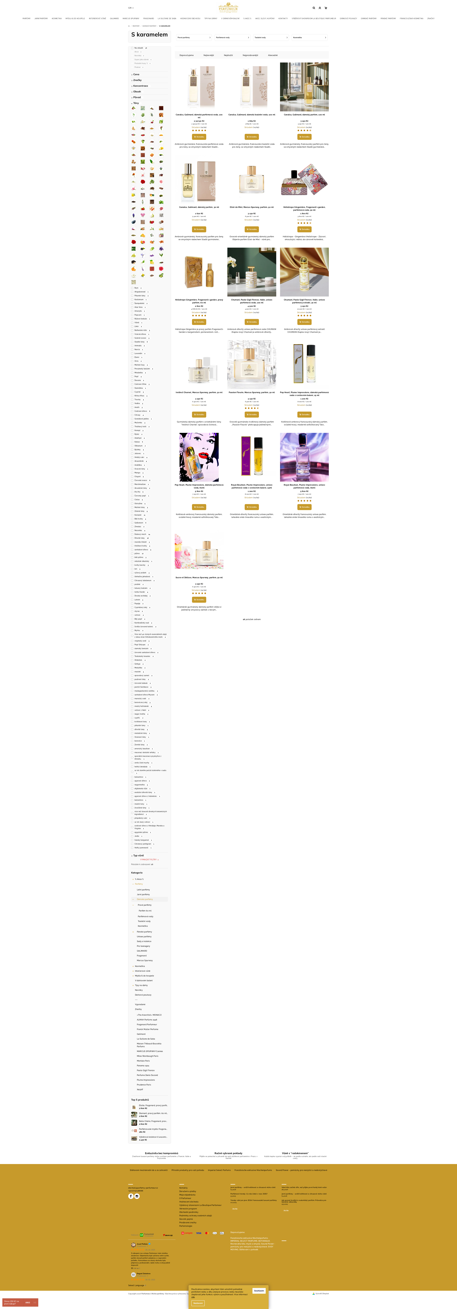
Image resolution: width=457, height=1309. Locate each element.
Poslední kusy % (143, 63)
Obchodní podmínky (188, 1212)
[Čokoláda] (142, 128)
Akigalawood (141, 292)
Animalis (140, 346)
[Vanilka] (142, 275)
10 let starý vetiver (144, 822)
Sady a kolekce (144, 941)
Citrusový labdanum (144, 580)
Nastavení (198, 1303)
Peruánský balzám (144, 369)
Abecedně (273, 55)
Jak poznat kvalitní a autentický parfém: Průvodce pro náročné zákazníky (304, 1201)
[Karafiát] (161, 181)
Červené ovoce (142, 480)
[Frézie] (133, 175)
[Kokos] (161, 222)
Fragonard (142, 956)
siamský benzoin (143, 648)
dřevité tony (141, 729)
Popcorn (140, 315)
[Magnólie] (152, 161)
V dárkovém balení (144, 980)
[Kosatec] (142, 255)
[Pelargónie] (133, 242)
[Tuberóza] (142, 201)
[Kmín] (161, 155)
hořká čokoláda (143, 767)
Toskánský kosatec (144, 656)
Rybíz (138, 434)
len (137, 569)
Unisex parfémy (144, 936)
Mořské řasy (141, 365)
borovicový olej (142, 702)
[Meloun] (152, 168)
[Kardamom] (133, 235)
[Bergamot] (161, 275)
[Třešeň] (152, 121)
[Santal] (152, 268)
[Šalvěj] (133, 208)
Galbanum (140, 523)
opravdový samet (143, 675)
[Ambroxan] (161, 114)
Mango (139, 473)
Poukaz (139, 67)
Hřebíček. (140, 660)
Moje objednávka (187, 1195)
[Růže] (161, 268)
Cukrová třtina (142, 384)
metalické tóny (142, 733)
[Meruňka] (133, 141)
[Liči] (142, 168)
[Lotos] (142, 175)
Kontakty (183, 1188)
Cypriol (139, 392)
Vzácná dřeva (142, 334)
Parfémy (139, 884)
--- (136, 1000)
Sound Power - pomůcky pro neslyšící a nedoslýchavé (301, 1170)
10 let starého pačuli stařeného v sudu (150, 771)
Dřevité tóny (142, 538)
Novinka (139, 56)
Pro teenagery (143, 946)
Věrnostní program (188, 1209)
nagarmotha (141, 785)
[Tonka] (133, 262)
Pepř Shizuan (142, 645)
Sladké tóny (141, 342)
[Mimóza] (133, 195)
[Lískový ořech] (133, 155)
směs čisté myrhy (143, 763)
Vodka (139, 403)
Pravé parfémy (145, 905)
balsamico (140, 777)
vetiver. (139, 615)
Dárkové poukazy (143, 995)
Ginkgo (139, 664)
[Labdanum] (133, 148)
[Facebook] (131, 1196)
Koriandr (140, 515)
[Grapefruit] (142, 242)
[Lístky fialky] (161, 168)
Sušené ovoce (142, 338)
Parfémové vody (145, 916)
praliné (139, 584)
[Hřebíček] (152, 188)
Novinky (139, 990)
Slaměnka (140, 388)
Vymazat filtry (148, 859)
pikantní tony (141, 725)
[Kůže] (142, 222)
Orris (138, 361)
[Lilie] (152, 135)
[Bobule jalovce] (152, 114)
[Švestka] (161, 235)
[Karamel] (152, 208)
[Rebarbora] (152, 128)
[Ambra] (152, 275)
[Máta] (152, 181)
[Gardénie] (152, 235)
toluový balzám (143, 588)
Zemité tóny (141, 745)
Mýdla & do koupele (144, 976)
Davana (139, 380)
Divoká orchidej (143, 596)
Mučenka (140, 423)
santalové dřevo (143, 550)
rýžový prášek (142, 573)
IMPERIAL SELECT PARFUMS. (244, 1241)
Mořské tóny (141, 507)
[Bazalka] (161, 201)
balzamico (140, 800)
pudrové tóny (142, 679)
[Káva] (152, 148)
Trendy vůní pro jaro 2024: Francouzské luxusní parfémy (253, 1200)
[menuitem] (26, 18)
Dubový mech (142, 534)
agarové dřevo (142, 781)
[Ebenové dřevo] (161, 108)
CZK (130, 8)
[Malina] (152, 222)
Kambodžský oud (143, 623)
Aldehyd (140, 438)
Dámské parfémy (145, 899)
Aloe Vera (140, 307)
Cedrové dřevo (142, 411)
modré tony (141, 804)
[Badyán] (142, 148)
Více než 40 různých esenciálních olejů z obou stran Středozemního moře (151, 635)
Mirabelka (140, 373)
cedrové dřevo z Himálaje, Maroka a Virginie (149, 827)
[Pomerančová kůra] (161, 135)
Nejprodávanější (250, 55)
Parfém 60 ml (145, 911)
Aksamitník (141, 461)
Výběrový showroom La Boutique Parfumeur (200, 1205)
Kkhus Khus (141, 396)
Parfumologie (185, 1226)
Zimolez (139, 527)
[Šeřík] (142, 188)
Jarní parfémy (143, 894)
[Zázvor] (161, 228)
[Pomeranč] (142, 235)
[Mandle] (142, 228)
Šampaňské (141, 303)
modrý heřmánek (143, 706)
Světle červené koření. (145, 627)
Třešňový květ (142, 426)
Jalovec (139, 453)
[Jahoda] (142, 208)
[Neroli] (152, 228)
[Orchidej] (133, 188)
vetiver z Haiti (142, 710)
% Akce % (139, 879)
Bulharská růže (142, 330)
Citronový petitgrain (144, 844)
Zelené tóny (141, 511)
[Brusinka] (142, 135)
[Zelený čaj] (161, 161)
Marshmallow (142, 484)
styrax (139, 611)
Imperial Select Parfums (219, 1170)
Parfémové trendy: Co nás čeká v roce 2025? (249, 1194)
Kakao (139, 442)
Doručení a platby (187, 1191)
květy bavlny (142, 565)
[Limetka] (161, 121)
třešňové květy (142, 546)
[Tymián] (161, 141)
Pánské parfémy (144, 932)
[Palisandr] (142, 155)
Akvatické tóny (142, 488)
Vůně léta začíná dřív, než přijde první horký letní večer (304, 1187)
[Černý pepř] (133, 201)
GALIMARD (142, 951)
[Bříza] (133, 121)
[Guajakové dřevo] (152, 175)
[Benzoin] (142, 195)
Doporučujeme (187, 55)
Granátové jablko (143, 419)
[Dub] (142, 141)
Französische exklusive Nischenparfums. (249, 1238)
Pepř (138, 376)
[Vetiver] (133, 248)
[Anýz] (133, 161)
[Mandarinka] (133, 268)
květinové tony (142, 722)
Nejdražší (228, 55)
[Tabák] (161, 188)
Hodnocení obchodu (189, 1202)
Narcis (139, 349)
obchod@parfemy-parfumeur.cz (143, 1188)
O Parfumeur (185, 1198)
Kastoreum (141, 299)
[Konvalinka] (161, 255)
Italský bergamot (143, 840)
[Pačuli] (142, 268)
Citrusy (139, 415)
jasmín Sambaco (143, 687)
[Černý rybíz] (142, 248)
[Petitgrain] (142, 161)
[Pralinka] (161, 175)
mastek (139, 672)
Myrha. (139, 630)
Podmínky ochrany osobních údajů (195, 1215)
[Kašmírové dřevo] (133, 168)
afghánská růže (142, 788)
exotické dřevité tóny (145, 792)
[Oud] (152, 201)
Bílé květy (140, 519)
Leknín (139, 600)
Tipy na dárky (141, 985)
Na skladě (141, 48)
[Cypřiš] (142, 114)
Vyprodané (140, 1004)
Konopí (139, 430)
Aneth (139, 407)
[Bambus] (142, 108)
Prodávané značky (188, 1222)
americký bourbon (144, 749)
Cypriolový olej (142, 607)
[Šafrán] (133, 228)
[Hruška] (152, 215)
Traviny (139, 399)
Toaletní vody (144, 921)
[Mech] (161, 195)
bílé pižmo (140, 557)
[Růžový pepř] (161, 208)
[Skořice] (161, 242)
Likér (138, 326)
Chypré (139, 476)
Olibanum (140, 446)
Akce (138, 52)
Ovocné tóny (141, 469)
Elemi (138, 357)
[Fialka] (152, 255)
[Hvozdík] (161, 128)
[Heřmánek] (142, 121)
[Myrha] (133, 128)
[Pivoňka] (142, 215)
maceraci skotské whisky (147, 752)
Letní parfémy (143, 890)
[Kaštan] (152, 108)
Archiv (235, 1209)
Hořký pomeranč (143, 848)
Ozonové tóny (142, 737)
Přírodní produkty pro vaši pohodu (188, 1170)
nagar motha (141, 714)
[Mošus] (133, 282)
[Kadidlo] (161, 215)
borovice (140, 741)
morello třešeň (142, 542)
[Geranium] (142, 181)
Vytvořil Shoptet (322, 1294)
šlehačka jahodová (144, 576)
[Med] (152, 155)
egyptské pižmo (143, 832)
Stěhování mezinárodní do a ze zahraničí (149, 1170)
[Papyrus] (133, 114)
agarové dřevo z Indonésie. (147, 796)
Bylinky (139, 450)
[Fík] (133, 135)
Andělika (140, 465)
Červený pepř (142, 496)
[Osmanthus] (133, 181)
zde (193, 1297)
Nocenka (140, 530)
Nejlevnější (209, 55)
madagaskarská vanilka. (146, 691)
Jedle (138, 836)
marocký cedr (142, 698)
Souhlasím (259, 1291)
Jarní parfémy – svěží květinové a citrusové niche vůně (253, 1187)
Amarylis (140, 311)
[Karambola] (161, 148)
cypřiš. (139, 718)
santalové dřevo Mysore (146, 695)
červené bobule (143, 683)
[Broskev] (152, 242)
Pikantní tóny (142, 296)
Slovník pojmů (186, 1219)
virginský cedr (142, 641)
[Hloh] (133, 108)
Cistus (139, 500)
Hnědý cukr (141, 457)
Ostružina (140, 503)
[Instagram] (137, 1196)
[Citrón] (152, 262)
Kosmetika (143, 926)
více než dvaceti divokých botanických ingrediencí (151, 813)
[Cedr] (161, 262)
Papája (139, 603)
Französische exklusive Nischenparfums (253, 1170)
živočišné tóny (142, 808)
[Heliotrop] (133, 222)
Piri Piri (139, 492)
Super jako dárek (143, 59)
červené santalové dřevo (146, 652)
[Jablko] (152, 248)
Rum (138, 288)
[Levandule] (161, 248)
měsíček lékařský (143, 561)
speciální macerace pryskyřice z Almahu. (148, 757)
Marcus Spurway (145, 960)
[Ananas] (152, 195)
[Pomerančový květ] (142, 262)
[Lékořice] (152, 141)
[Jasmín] (133, 275)
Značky (138, 1009)
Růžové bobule (142, 319)
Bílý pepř (140, 619)
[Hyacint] (133, 215)
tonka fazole (141, 592)
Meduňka (140, 668)
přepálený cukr (142, 818)
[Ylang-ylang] (133, 255)
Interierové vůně (142, 971)
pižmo (139, 553)
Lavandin (140, 353)
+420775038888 (135, 1191)
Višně (138, 323)
